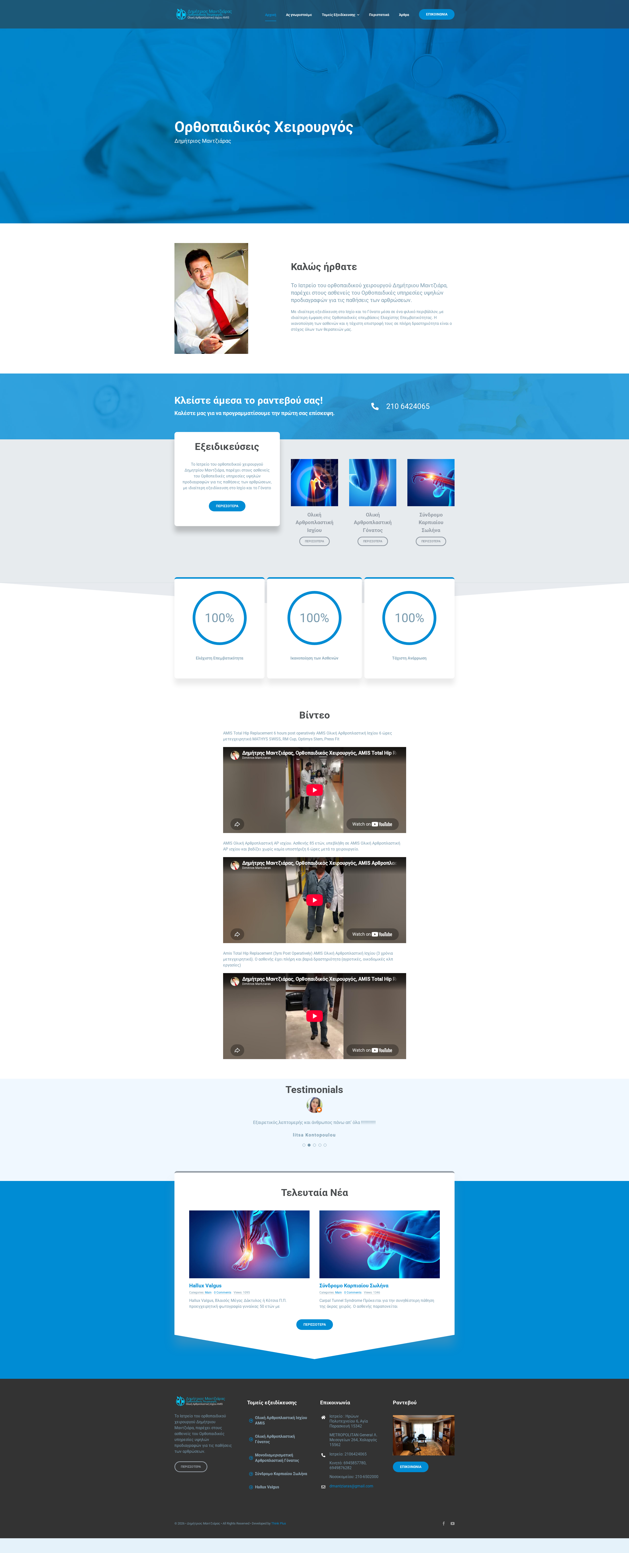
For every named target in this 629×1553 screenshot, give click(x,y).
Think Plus (278, 1545)
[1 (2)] (379, 1234)
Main (208, 1314)
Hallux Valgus (205, 1308)
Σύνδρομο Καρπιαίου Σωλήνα (353, 1308)
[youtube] (453, 1546)
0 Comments (222, 1314)
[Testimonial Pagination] (303, 1167)
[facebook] (444, 1546)
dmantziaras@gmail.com (351, 1508)
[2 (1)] (249, 1234)
